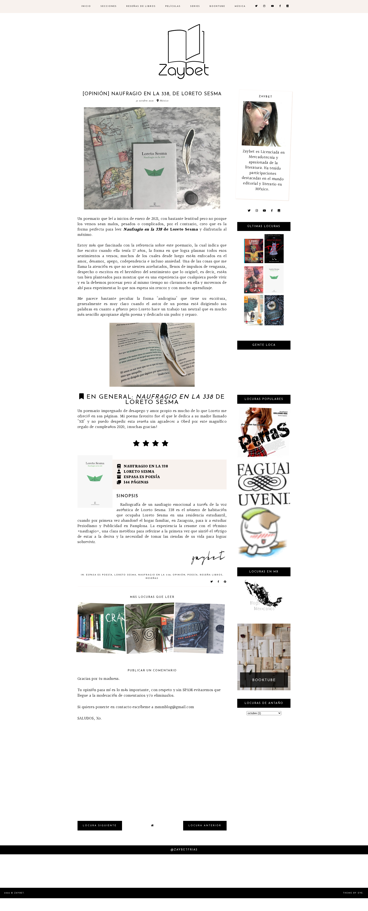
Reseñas (152, 578)
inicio (86, 6)
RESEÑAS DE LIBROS (141, 6)
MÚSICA (240, 6)
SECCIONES (109, 6)
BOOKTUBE (217, 6)
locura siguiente (100, 826)
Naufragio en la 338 (154, 575)
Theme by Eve (353, 893)
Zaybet (19, 893)
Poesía (192, 575)
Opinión (179, 575)
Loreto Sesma (125, 575)
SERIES (195, 6)
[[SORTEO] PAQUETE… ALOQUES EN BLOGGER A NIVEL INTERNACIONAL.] (263, 557)
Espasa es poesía (99, 575)
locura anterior (204, 826)
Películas (173, 6)
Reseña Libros (211, 575)
